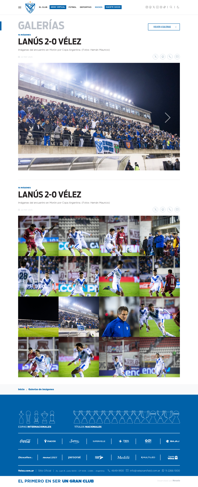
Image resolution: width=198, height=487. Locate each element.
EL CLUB (43, 7)
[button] (155, 56)
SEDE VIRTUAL (58, 7)
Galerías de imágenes (41, 389)
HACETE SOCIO (113, 7)
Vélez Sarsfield (30, 7)
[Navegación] (19, 7)
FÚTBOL (72, 7)
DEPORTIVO (85, 7)
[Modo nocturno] (175, 7)
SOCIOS (98, 7)
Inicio (21, 389)
